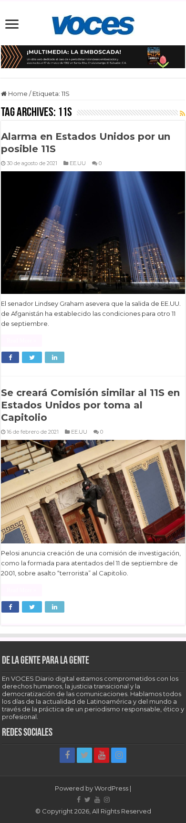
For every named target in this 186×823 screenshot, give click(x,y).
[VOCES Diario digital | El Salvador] (93, 23)
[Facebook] (67, 755)
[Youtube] (101, 755)
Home (17, 93)
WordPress (111, 788)
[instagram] (118, 755)
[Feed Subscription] (182, 113)
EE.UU (78, 163)
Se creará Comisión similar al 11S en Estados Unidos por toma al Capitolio (90, 405)
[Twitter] (84, 755)
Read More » (21, 340)
